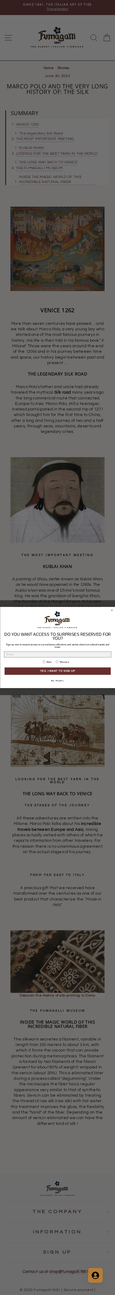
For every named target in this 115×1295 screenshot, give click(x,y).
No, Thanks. (57, 681)
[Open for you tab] (95, 1275)
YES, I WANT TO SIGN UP (57, 671)
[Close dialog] (112, 610)
